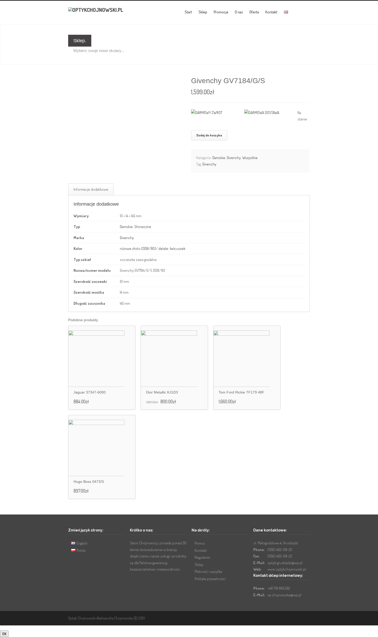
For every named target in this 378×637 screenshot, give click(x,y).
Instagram (305, 617)
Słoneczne (142, 226)
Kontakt (271, 12)
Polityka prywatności (210, 578)
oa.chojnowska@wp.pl (284, 594)
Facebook (294, 617)
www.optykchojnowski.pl (286, 569)
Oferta (254, 12)
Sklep (203, 12)
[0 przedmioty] (296, 13)
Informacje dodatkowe (91, 189)
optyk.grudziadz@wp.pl (284, 562)
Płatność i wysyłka (208, 571)
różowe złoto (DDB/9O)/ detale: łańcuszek (152, 248)
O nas (239, 12)
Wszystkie (250, 157)
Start (188, 12)
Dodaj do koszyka (209, 135)
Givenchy (234, 157)
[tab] (91, 189)
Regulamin (202, 557)
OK (4, 633)
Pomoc (200, 543)
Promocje (221, 12)
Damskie (218, 157)
